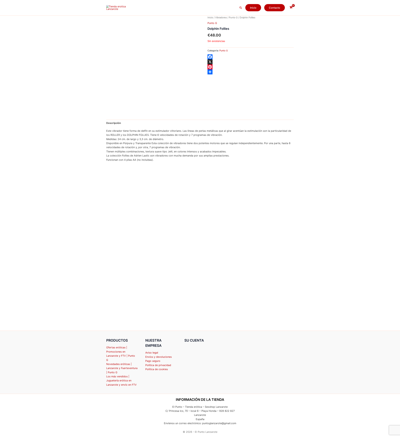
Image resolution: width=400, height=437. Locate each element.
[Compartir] (251, 71)
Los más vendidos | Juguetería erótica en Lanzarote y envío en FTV (121, 380)
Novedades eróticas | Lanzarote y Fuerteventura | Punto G (122, 368)
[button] (240, 8)
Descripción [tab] (113, 123)
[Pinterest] (251, 66)
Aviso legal (151, 352)
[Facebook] (251, 56)
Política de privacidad (158, 365)
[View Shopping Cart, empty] (291, 7)
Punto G (233, 17)
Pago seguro (152, 360)
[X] (251, 61)
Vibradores (221, 17)
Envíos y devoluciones (158, 356)
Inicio (210, 17)
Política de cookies (156, 369)
